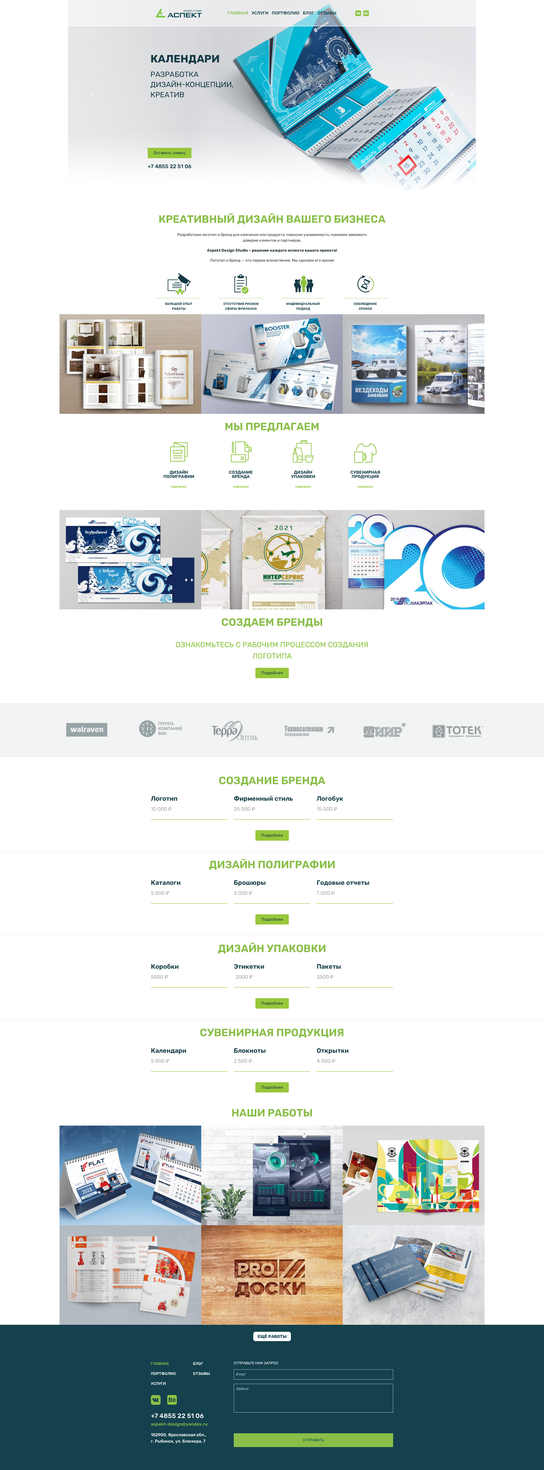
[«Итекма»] (272, 1175)
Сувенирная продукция (365, 474)
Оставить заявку (169, 152)
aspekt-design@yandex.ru (179, 1424)
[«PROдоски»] (272, 1274)
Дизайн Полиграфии (178, 474)
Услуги (260, 13)
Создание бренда (241, 474)
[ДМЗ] (413, 1274)
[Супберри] (413, 1175)
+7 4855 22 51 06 (169, 166)
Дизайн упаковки (303, 474)
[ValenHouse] (130, 363)
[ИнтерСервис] (272, 559)
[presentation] (65, 732)
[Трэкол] (413, 363)
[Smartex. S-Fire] (130, 1274)
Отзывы (326, 13)
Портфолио (285, 13)
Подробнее (179, 486)
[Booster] (272, 363)
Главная (238, 13)
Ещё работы (272, 1336)
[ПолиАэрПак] (130, 559)
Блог (308, 13)
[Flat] (130, 1175)
